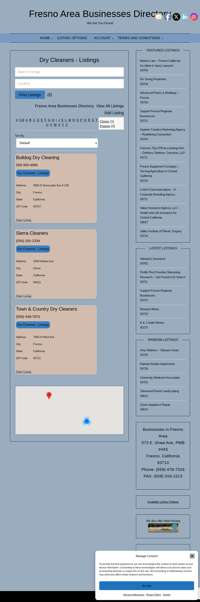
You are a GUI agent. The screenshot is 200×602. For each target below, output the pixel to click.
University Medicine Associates (160, 377)
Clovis (104, 121)
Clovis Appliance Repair (155, 404)
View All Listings (110, 106)
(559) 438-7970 (28, 317)
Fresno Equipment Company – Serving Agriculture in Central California (159, 171)
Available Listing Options (163, 501)
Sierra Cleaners (32, 233)
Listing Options (72, 38)
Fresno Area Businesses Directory (100, 14)
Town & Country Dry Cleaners (46, 309)
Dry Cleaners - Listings (69, 60)
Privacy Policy (153, 594)
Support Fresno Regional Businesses (156, 113)
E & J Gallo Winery (152, 322)
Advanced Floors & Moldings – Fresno (159, 95)
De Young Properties (153, 79)
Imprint (166, 594)
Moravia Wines (149, 309)
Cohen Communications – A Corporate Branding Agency (158, 192)
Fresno (105, 126)
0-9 (22, 120)
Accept (146, 585)
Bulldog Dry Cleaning (37, 157)
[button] (192, 556)
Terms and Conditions (139, 38)
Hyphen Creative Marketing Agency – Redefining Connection (162, 132)
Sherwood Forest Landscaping (159, 391)
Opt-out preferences (133, 594)
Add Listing (114, 113)
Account (102, 38)
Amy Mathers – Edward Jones (159, 350)
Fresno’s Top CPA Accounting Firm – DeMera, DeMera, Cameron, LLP (162, 150)
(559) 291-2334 (28, 241)
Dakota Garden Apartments (157, 364)
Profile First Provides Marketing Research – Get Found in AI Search (162, 275)
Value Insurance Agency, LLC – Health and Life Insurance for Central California (160, 212)
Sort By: (20, 135)
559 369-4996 (27, 165)
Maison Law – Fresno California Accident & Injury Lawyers (160, 63)
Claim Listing (23, 220)
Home (45, 38)
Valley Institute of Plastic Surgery (161, 231)
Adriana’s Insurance (152, 258)
